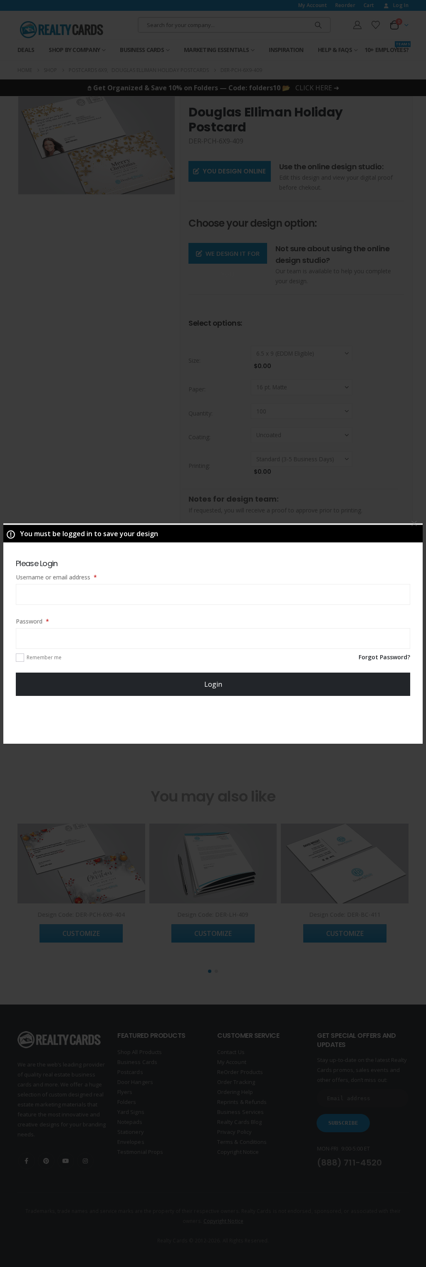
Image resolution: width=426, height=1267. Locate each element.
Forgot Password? (384, 657)
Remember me (44, 657)
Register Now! (213, 719)
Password (44, 621)
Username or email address (68, 577)
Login (213, 684)
